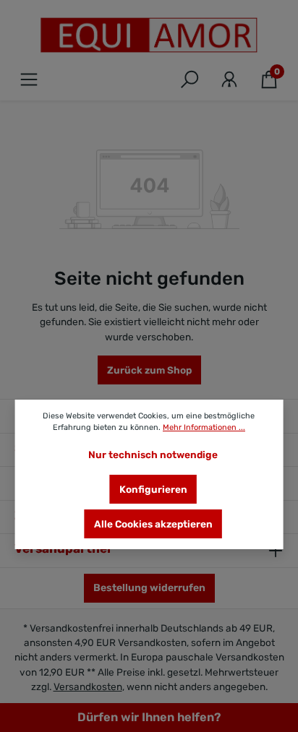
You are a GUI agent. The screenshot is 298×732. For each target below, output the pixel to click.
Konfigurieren (153, 489)
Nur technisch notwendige (153, 454)
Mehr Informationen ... (204, 427)
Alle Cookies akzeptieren (153, 524)
